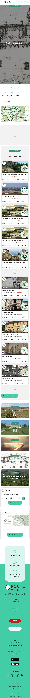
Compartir (5, 95)
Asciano (16, 87)
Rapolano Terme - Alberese (10, 334)
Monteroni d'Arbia (7, 312)
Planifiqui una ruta (16, 601)
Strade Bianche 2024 (8, 290)
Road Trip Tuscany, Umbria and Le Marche (14, 262)
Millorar (15, 621)
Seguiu (11, 95)
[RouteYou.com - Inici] (7, 2)
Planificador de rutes (15, 535)
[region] (15, 114)
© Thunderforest (15, 121)
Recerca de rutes (15, 503)
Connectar (15, 629)
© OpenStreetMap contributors (23, 121)
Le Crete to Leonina (8, 196)
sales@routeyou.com (16, 689)
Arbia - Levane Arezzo (8, 378)
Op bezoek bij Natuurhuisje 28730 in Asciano (15, 218)
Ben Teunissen (5, 82)
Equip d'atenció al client (15, 696)
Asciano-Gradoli (7, 356)
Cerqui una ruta (17, 610)
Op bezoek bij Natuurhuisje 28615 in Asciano (15, 240)
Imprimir (18, 95)
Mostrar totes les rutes (9, 396)
